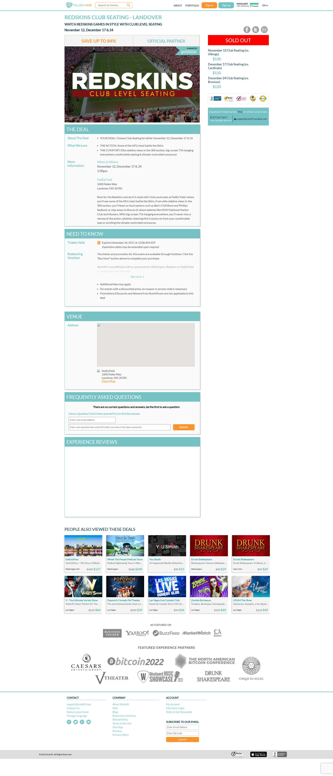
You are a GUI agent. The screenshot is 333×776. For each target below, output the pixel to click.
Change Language (77, 715)
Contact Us (73, 708)
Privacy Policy (121, 734)
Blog (115, 711)
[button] (146, 343)
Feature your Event (78, 711)
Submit (183, 427)
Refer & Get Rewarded (179, 711)
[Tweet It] (255, 32)
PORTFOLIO (192, 5)
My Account (173, 704)
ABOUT (178, 5)
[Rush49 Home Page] (78, 7)
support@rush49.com (79, 704)
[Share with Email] (264, 32)
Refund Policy (120, 719)
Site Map (118, 727)
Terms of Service (122, 723)
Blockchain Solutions (124, 715)
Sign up (226, 5)
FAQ (240, 111)
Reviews (117, 731)
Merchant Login (175, 708)
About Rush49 (121, 704)
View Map (108, 381)
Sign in (209, 5)
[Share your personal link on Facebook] (247, 32)
